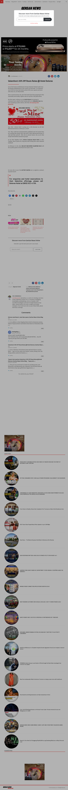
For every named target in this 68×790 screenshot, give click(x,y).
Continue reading (34, 23)
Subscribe (47, 19)
